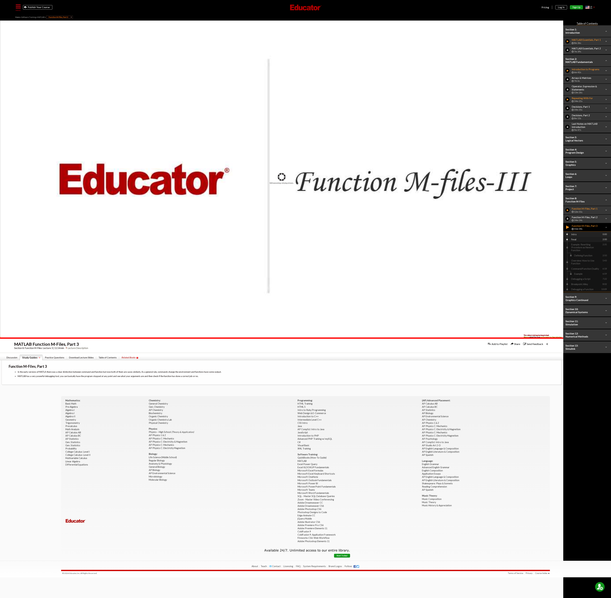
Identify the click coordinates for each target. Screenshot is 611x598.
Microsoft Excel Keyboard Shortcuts (316, 473)
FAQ (298, 566)
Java (300, 426)
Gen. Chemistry (157, 406)
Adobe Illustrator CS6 (309, 522)
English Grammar (430, 464)
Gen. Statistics (73, 442)
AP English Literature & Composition (440, 451)
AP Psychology (430, 438)
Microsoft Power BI (308, 483)
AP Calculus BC (73, 435)
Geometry (70, 419)
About (255, 566)
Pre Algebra (71, 406)
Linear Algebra (73, 461)
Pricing (545, 7)
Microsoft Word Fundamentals (313, 493)
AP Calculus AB (73, 432)
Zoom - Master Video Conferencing (316, 499)
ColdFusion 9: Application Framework (317, 534)
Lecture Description (78, 348)
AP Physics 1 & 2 (157, 435)
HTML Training (305, 403)
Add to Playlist (499, 343)
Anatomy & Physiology (160, 463)
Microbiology (155, 476)
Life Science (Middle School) (163, 457)
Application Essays (431, 473)
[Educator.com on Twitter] (358, 566)
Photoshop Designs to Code (312, 512)
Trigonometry (72, 423)
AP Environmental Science (162, 473)
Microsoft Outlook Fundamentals (315, 480)
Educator (305, 7)
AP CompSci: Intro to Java (311, 429)
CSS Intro (303, 423)
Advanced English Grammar (435, 467)
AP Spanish (427, 455)
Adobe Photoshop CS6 (310, 509)
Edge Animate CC (306, 515)
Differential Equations (76, 464)
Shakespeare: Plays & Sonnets (437, 483)
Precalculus (71, 426)
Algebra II (70, 416)
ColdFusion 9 (304, 531)
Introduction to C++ (308, 416)
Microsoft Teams (306, 489)
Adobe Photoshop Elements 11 (314, 541)
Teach (264, 566)
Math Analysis (72, 429)
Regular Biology (157, 460)
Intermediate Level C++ (310, 419)
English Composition (432, 470)
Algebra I (70, 410)
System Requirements (314, 566)
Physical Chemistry (159, 423)
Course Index (541, 573)
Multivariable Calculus (76, 458)
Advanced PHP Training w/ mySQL (315, 438)
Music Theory (429, 502)
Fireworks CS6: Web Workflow (314, 538)
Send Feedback (534, 343)
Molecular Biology (158, 479)
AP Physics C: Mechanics (162, 438)
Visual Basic (303, 445)
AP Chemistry (156, 410)
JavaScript (303, 432)
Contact (276, 566)
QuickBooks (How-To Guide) (312, 457)
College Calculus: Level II (78, 455)
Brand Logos (335, 566)
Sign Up (576, 7)
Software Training (28, 17)
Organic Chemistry (158, 416)
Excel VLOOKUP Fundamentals (313, 467)
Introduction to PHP (308, 435)
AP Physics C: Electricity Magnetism (167, 448)
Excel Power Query (307, 464)
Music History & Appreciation (437, 505)
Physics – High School (171, 432)
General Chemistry (158, 403)
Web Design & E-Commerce (312, 413)
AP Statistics (72, 438)
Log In (561, 7)
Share (517, 343)
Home (17, 17)
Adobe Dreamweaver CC (310, 502)
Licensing (288, 566)
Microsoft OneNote (308, 477)
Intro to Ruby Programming (312, 410)
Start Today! (342, 555)
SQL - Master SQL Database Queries (316, 496)
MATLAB (41, 17)
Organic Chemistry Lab (160, 419)
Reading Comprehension (434, 486)
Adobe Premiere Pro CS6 (310, 525)
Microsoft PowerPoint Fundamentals (317, 486)
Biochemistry (156, 413)
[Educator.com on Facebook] (355, 566)
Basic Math (71, 403)
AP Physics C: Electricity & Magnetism (168, 441)
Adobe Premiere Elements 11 (312, 528)
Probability (71, 448)
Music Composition (432, 499)
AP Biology (155, 470)
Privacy (529, 573)
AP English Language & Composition (440, 448)
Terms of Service (515, 573)
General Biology (157, 467)
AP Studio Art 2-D (431, 445)
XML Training (304, 448)
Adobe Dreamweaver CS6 (311, 506)
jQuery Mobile (305, 518)
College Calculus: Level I (77, 451)
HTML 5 (302, 406)
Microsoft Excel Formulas (310, 470)
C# (299, 442)
